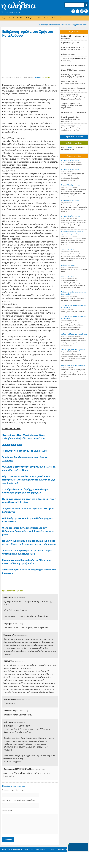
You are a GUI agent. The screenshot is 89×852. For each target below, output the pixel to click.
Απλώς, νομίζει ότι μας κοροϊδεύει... (74, 65)
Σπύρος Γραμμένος (68, 54)
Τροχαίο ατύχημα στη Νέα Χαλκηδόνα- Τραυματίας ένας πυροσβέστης (71, 106)
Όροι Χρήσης (5, 849)
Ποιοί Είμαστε (29, 849)
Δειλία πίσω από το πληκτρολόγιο (73, 112)
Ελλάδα (39, 18)
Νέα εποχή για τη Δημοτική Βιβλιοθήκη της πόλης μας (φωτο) (73, 76)
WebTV (12, 18)
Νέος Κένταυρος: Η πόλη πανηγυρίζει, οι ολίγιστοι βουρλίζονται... (70, 119)
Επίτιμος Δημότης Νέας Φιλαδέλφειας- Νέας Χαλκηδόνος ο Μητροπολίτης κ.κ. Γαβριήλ (73, 97)
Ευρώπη (47, 18)
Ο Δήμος (38, 77)
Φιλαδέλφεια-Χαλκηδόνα (25, 18)
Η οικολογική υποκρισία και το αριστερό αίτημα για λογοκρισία (72, 48)
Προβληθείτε (17, 849)
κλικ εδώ (69, 147)
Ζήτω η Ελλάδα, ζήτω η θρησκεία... (73, 70)
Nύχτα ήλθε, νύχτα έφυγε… (70, 43)
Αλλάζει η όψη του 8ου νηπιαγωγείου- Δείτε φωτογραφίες (73, 82)
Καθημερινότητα (58, 18)
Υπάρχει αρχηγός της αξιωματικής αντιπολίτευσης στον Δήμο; (73, 89)
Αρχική (4, 18)
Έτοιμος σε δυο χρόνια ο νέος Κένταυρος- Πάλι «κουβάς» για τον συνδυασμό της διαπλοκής (73, 128)
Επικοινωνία (40, 849)
